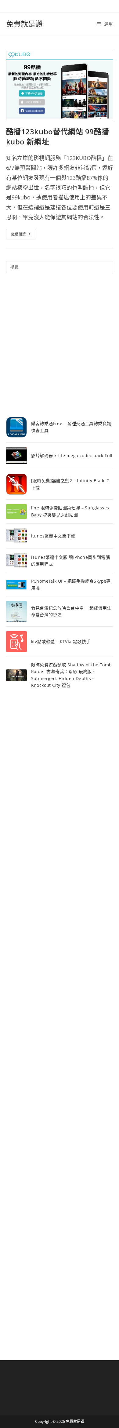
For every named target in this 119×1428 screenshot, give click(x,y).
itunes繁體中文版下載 (53, 536)
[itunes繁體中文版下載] (16, 536)
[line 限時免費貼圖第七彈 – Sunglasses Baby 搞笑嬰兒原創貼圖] (16, 511)
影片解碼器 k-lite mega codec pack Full (72, 455)
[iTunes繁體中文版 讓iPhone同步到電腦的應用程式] (16, 560)
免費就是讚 (24, 24)
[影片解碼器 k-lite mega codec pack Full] (16, 455)
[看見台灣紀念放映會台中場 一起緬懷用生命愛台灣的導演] (16, 611)
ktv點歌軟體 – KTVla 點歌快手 (61, 641)
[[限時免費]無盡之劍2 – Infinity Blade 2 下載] (16, 484)
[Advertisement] (59, 345)
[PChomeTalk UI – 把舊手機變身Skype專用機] (16, 585)
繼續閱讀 (23, 235)
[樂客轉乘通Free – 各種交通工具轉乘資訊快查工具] (16, 427)
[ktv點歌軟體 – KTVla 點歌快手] (16, 641)
